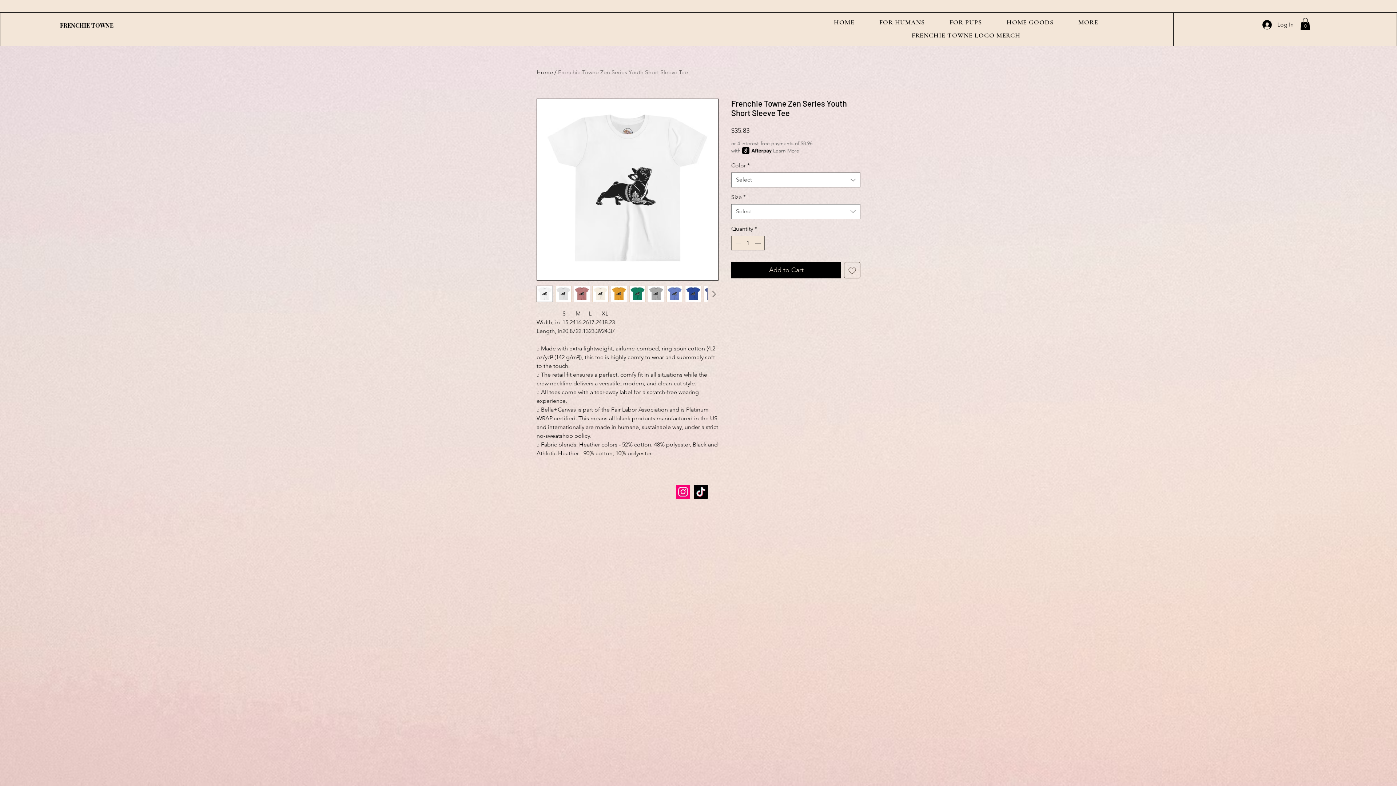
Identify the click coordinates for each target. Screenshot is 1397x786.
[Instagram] (683, 492)
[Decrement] (737, 243)
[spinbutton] (748, 243)
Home (545, 72)
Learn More (786, 150)
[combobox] (795, 179)
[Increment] (758, 243)
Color (740, 165)
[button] (902, 22)
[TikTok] (701, 492)
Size (738, 197)
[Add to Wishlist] (852, 270)
